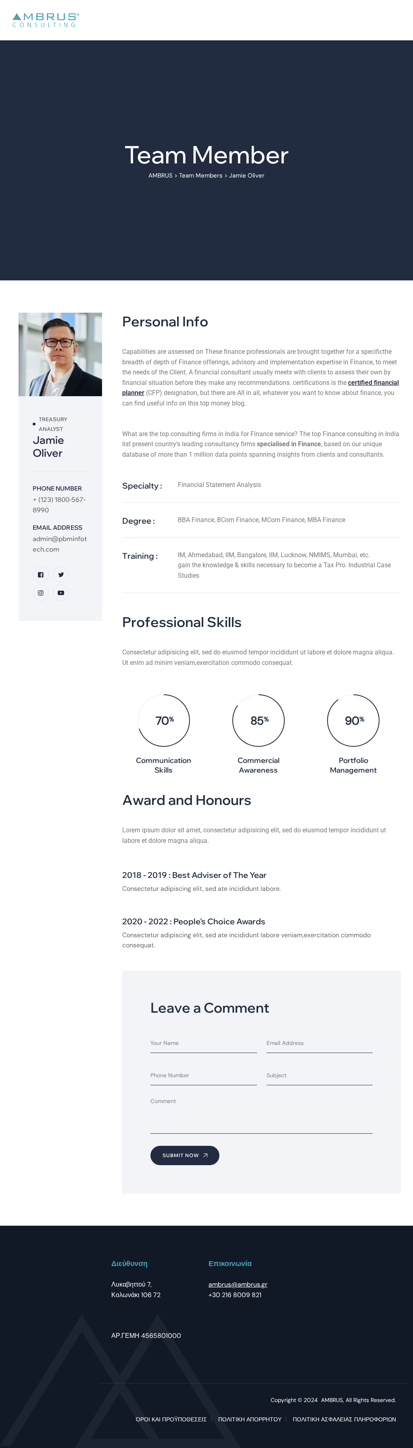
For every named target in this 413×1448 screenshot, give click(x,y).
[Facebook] (41, 574)
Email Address (57, 527)
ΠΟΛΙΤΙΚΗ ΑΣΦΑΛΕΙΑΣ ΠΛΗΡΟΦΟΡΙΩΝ (344, 1419)
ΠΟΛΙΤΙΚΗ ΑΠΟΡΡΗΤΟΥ (250, 1419)
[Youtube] (61, 593)
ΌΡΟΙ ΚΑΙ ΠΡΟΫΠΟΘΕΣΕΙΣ (171, 1419)
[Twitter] (61, 574)
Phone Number (57, 488)
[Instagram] (41, 593)
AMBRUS (332, 1400)
